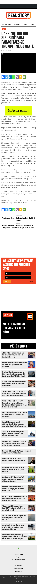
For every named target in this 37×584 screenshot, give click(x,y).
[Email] (24, 77)
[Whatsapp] (13, 77)
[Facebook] (3, 77)
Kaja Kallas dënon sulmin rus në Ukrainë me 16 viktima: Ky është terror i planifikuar (14, 364)
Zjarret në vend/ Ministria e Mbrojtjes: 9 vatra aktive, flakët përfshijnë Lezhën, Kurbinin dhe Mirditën (14, 498)
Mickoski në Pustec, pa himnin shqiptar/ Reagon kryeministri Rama (13, 459)
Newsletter (18, 571)
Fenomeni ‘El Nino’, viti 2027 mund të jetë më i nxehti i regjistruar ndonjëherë (16, 452)
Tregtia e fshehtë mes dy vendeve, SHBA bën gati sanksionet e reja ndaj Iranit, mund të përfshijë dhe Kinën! (13, 374)
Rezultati (30, 281)
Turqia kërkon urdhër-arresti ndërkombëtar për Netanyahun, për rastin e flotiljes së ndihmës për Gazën (14, 424)
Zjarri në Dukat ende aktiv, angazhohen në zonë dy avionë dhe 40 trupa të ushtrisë (14, 518)
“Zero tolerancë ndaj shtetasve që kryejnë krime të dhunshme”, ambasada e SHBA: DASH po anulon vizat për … (14, 537)
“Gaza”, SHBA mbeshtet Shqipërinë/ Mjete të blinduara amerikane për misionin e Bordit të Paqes (13, 434)
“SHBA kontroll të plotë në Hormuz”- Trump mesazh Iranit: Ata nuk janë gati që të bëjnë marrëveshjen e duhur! (14, 393)
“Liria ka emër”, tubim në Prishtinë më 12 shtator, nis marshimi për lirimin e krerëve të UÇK (14, 384)
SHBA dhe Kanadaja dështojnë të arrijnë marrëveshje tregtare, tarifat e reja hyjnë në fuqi (14, 415)
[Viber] (17, 77)
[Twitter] (6, 77)
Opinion (25, 25)
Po (8, 273)
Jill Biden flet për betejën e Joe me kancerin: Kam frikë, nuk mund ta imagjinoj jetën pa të (13, 355)
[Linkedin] (10, 77)
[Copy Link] (20, 77)
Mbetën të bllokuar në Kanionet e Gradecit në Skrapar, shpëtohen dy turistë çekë (13, 489)
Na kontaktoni (18, 568)
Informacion (18, 566)
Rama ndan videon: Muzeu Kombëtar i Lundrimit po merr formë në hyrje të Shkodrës (13, 470)
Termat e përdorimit (18, 557)
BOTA (4, 29)
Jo (7, 277)
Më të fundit (6, 25)
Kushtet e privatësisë (18, 559)
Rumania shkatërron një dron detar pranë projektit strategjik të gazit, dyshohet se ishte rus (13, 527)
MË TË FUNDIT (18, 346)
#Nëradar (17, 25)
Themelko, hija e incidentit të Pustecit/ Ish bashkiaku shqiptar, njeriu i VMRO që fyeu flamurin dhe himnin (14, 443)
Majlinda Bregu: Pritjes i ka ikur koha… (14, 328)
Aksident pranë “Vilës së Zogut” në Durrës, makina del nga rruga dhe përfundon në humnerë (13, 479)
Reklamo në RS (18, 554)
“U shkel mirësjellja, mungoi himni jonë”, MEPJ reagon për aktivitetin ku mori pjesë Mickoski (13, 508)
